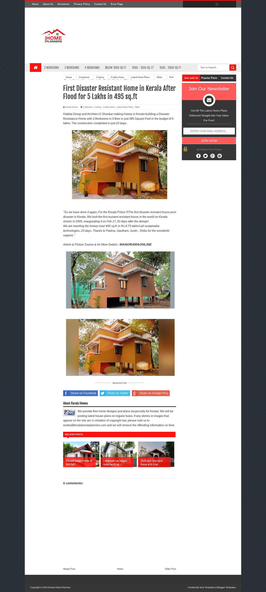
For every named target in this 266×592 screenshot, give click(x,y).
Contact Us (100, 4)
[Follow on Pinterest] (219, 155)
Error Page (117, 4)
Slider (137, 107)
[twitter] (194, 4)
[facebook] (186, 4)
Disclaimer (63, 4)
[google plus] (232, 4)
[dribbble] (217, 4)
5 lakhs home (109, 107)
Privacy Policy (82, 4)
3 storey (98, 107)
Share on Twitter (117, 393)
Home (35, 4)
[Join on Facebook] (198, 155)
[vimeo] (201, 4)
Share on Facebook (83, 393)
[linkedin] (224, 4)
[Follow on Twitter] (205, 155)
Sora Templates (207, 587)
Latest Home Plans (125, 107)
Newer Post (69, 569)
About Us (48, 4)
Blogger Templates (226, 587)
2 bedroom (88, 107)
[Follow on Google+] (212, 155)
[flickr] (209, 4)
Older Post (170, 569)
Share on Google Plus (154, 393)
